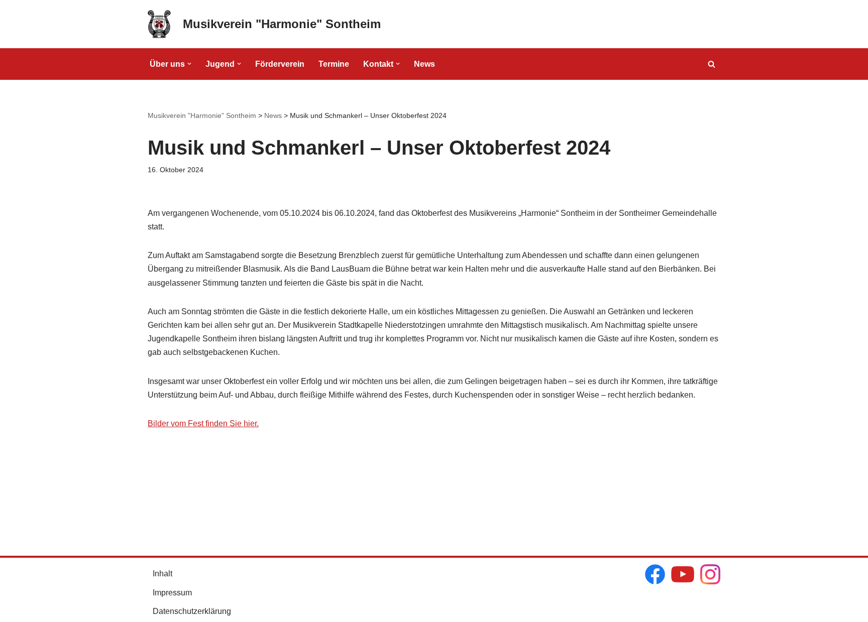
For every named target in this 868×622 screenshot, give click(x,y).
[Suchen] (711, 64)
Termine (333, 64)
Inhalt (162, 573)
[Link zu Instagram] (710, 576)
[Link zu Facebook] (655, 576)
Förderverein (279, 64)
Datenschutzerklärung (192, 611)
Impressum (172, 592)
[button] (189, 64)
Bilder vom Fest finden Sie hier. (203, 423)
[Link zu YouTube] (682, 576)
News (424, 64)
